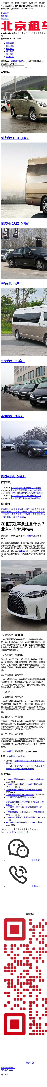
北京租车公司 (24, 509)
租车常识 (10, 51)
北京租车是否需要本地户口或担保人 (27, 490)
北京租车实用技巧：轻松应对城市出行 (23, 817)
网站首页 (10, 43)
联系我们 (5, 16)
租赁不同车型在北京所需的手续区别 (27, 493)
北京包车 (5, 514)
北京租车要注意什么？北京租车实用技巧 (24, 790)
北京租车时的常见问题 (16, 797)
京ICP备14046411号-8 (18, 832)
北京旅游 (26, 514)
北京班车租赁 (39, 511)
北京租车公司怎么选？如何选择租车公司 (24, 807)
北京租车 (5, 509)
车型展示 (10, 49)
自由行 (23, 517)
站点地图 (5, 13)
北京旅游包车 (26, 511)
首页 (13, 61)
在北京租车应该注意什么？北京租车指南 (24, 822)
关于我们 (5, 18)
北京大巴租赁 (16, 514)
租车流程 (10, 46)
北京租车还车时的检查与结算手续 (26, 498)
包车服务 (16, 517)
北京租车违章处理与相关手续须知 (26, 488)
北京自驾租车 (37, 514)
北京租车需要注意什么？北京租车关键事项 (25, 779)
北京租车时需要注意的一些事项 (20, 794)
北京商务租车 (37, 509)
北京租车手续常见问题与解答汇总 (26, 496)
